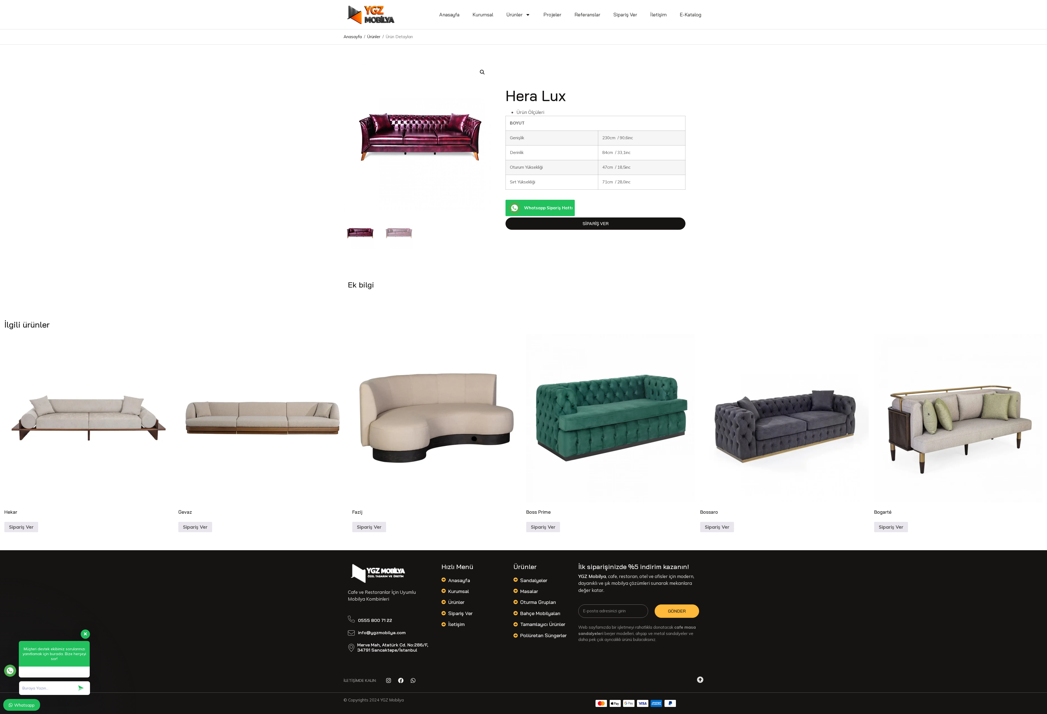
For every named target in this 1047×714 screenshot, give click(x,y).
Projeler (552, 14)
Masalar (529, 591)
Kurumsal (483, 14)
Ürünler (514, 14)
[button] (482, 72)
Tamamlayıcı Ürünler (542, 624)
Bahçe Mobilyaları (540, 613)
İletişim (658, 14)
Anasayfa (449, 14)
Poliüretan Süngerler (543, 635)
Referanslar (587, 14)
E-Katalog (690, 14)
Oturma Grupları (538, 602)
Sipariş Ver (625, 14)
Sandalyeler (533, 580)
